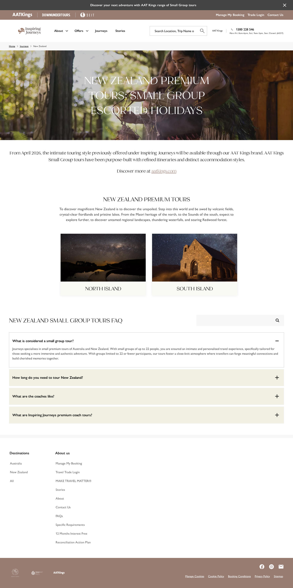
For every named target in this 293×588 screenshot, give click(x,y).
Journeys (101, 31)
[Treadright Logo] (37, 572)
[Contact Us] (278, 566)
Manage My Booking (230, 15)
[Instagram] (269, 566)
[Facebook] (259, 566)
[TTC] (15, 572)
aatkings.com (163, 171)
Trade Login (256, 15)
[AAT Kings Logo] (59, 572)
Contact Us (275, 15)
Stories (120, 31)
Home (12, 46)
